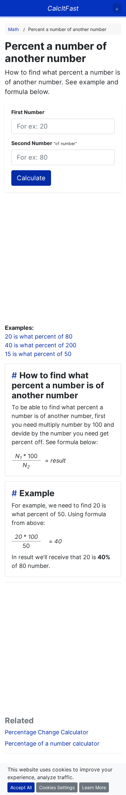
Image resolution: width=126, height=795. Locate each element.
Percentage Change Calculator (47, 732)
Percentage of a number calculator (52, 743)
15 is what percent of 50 (38, 353)
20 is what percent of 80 (38, 336)
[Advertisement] (63, 255)
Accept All (21, 787)
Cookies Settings (57, 787)
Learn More (94, 787)
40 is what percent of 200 (40, 345)
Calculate (31, 178)
